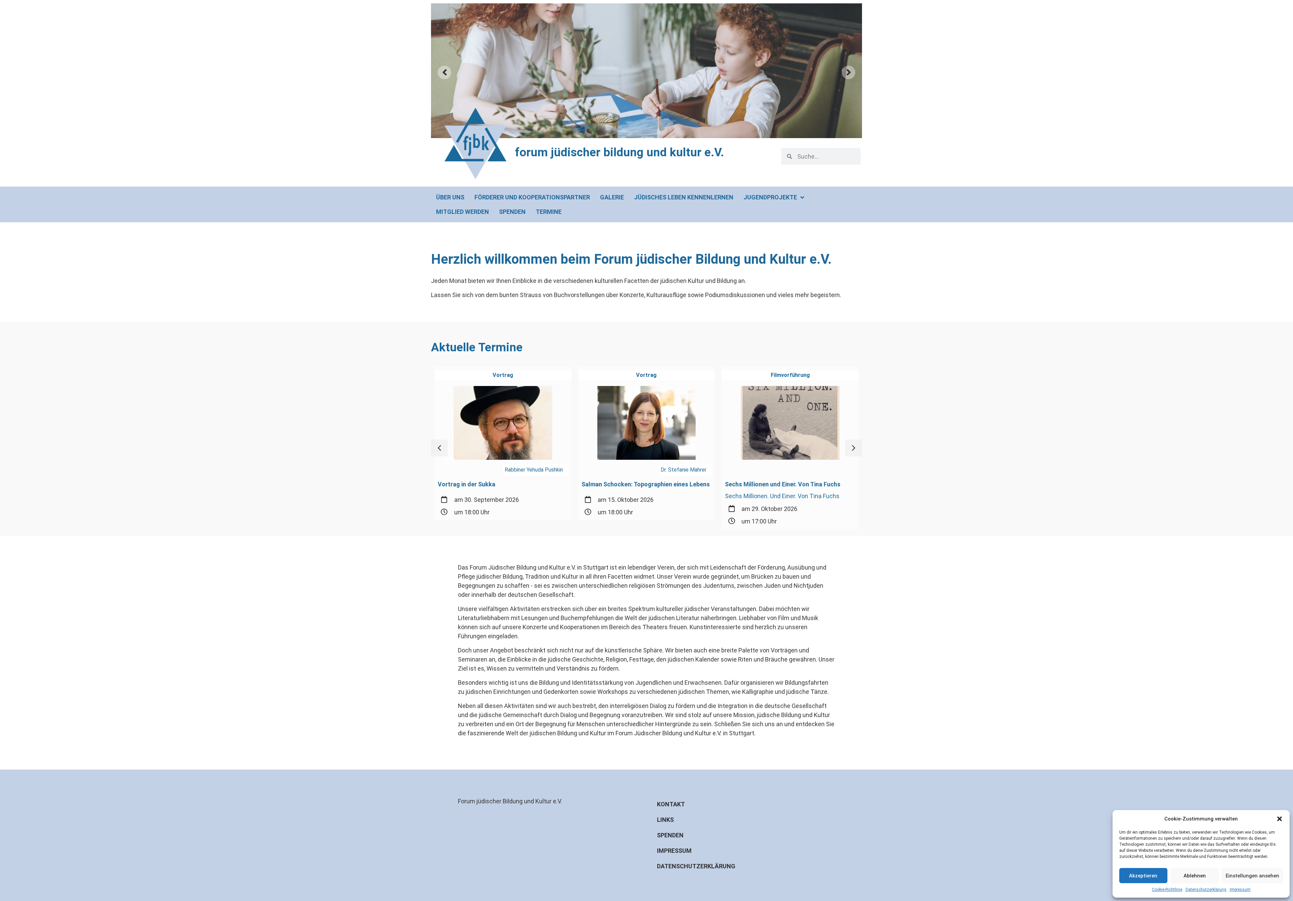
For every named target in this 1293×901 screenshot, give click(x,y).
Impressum (1240, 889)
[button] (1279, 818)
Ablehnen (1195, 876)
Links (665, 819)
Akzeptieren (1143, 876)
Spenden (670, 835)
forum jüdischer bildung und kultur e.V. (619, 152)
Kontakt (671, 804)
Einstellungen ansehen (1252, 876)
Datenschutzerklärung (1206, 889)
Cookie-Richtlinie (1167, 889)
